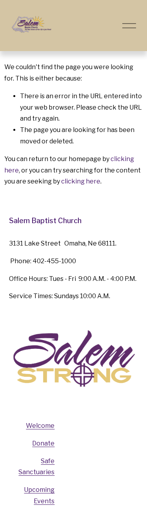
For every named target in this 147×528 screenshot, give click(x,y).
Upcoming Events (39, 495)
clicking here (80, 181)
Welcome (40, 425)
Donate (43, 443)
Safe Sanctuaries (36, 466)
